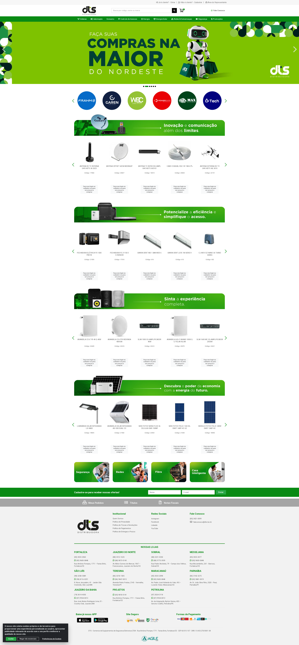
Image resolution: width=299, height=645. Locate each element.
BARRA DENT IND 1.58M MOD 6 (149, 253)
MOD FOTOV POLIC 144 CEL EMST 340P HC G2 (179, 427)
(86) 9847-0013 (121, 579)
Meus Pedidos (96, 502)
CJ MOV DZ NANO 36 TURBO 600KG (210, 254)
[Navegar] (4, 49)
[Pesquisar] (174, 10)
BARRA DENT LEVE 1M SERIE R (180, 253)
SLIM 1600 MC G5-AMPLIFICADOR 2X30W (210, 340)
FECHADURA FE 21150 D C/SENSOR (119, 254)
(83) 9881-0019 (198, 579)
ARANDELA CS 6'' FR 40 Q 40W (89, 339)
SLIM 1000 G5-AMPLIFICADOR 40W (149, 340)
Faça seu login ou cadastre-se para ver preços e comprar (89, 189)
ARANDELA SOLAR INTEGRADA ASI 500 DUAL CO (119, 427)
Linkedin (154, 525)
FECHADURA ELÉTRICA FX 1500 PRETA (89, 254)
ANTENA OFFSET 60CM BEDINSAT (119, 166)
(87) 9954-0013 (82, 598)
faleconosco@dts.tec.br (202, 522)
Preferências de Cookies (51, 639)
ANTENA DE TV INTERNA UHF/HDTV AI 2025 (89, 167)
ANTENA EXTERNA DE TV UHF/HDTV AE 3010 (210, 167)
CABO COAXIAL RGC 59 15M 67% (179, 166)
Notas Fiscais (171, 502)
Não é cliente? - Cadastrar (191, 2)
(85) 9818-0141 (121, 595)
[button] (143, 86)
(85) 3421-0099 (195, 519)
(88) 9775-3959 (159, 560)
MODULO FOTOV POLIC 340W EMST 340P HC (209, 427)
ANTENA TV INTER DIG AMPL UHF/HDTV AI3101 (149, 167)
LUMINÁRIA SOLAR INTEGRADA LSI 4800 (89, 427)
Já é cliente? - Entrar (166, 2)
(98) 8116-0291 (82, 579)
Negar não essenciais (28, 639)
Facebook (155, 522)
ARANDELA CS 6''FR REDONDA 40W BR (119, 340)
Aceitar (11, 639)
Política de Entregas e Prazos (124, 532)
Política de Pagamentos (122, 528)
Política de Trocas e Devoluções (125, 525)
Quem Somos (118, 518)
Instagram (155, 519)
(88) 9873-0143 (121, 560)
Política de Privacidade (121, 522)
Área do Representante (217, 2)
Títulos (133, 502)
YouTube (154, 528)
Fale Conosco (219, 10)
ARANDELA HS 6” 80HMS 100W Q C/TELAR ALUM (179, 340)
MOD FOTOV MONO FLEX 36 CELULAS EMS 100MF (149, 427)
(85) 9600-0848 (82, 560)
